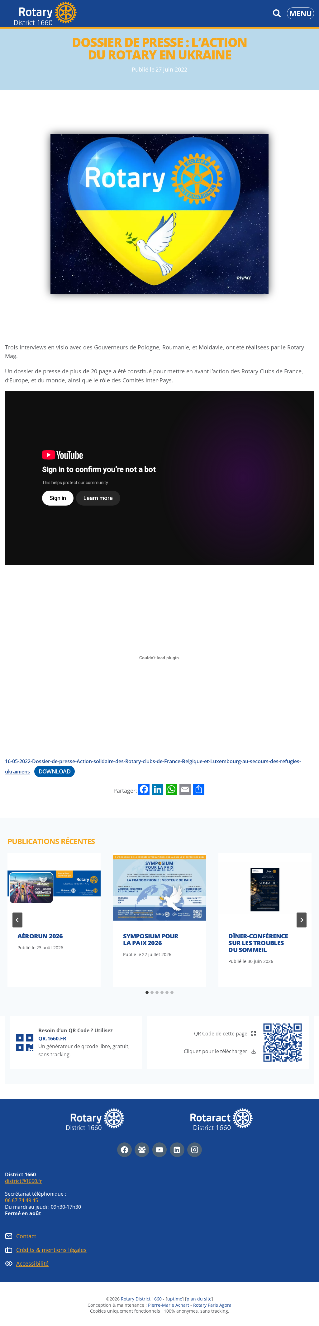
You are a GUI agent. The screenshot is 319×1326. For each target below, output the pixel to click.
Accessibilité (32, 1263)
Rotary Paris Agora (212, 1305)
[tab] (147, 992)
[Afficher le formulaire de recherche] (277, 13)
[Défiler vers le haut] (297, 1312)
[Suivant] (302, 920)
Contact (26, 1236)
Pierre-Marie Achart (168, 1305)
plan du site (199, 1299)
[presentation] (54, 888)
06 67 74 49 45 (21, 1200)
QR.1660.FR (52, 1038)
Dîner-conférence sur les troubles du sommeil (258, 943)
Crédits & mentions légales (51, 1250)
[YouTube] (159, 1149)
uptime (174, 1299)
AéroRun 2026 (40, 936)
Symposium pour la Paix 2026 (151, 939)
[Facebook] (124, 1149)
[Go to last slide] (17, 920)
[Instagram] (194, 1149)
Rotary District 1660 (141, 1299)
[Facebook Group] (142, 1149)
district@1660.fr (23, 1181)
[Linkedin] (177, 1149)
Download (55, 771)
